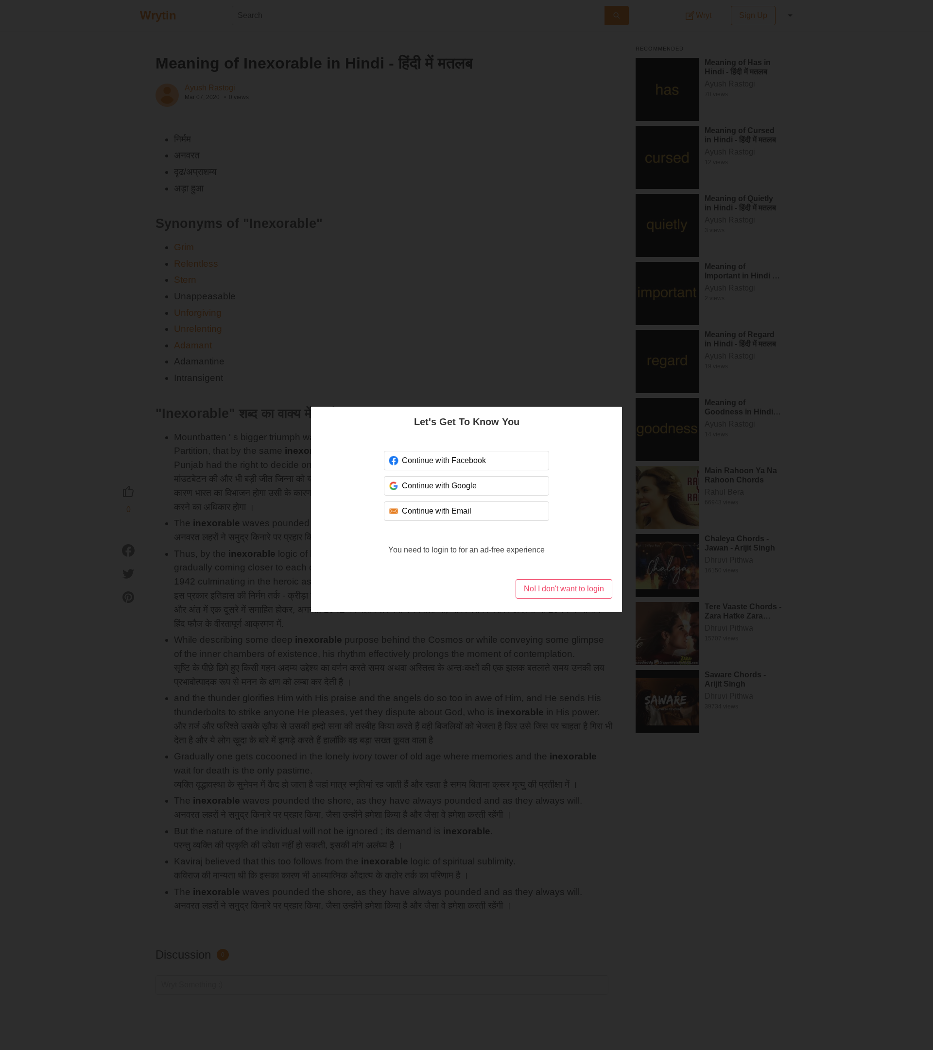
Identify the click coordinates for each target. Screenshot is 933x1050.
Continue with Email (436, 511)
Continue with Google (439, 486)
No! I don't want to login (564, 589)
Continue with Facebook (444, 460)
